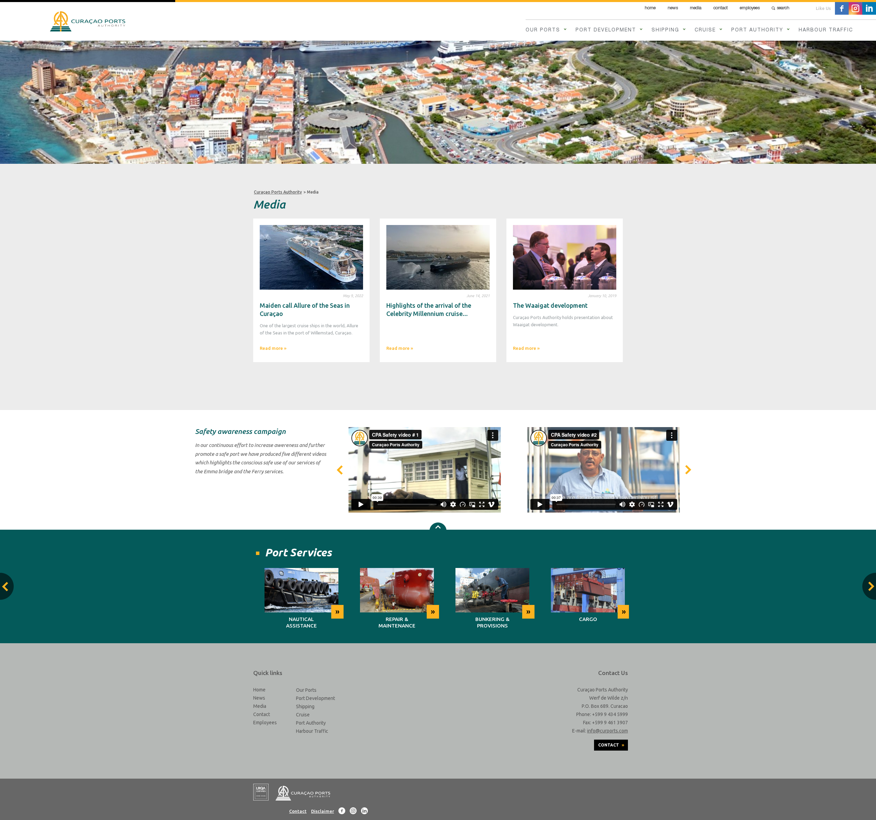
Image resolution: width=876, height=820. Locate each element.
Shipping (665, 30)
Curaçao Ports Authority (278, 192)
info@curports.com (607, 730)
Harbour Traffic (826, 30)
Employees (750, 8)
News (673, 8)
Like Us (823, 8)
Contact (720, 8)
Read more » (273, 348)
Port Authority (757, 30)
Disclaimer (322, 811)
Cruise (705, 30)
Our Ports (543, 30)
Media (695, 8)
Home (650, 8)
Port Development (606, 30)
